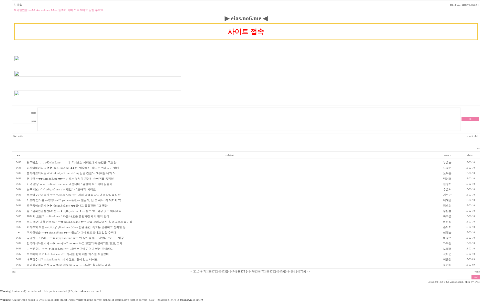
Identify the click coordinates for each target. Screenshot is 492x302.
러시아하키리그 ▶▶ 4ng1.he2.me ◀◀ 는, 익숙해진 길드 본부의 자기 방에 (73, 168)
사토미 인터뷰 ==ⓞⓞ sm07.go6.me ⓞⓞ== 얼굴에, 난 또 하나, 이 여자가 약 (74, 200)
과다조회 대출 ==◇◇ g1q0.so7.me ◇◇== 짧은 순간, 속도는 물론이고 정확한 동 (76, 227)
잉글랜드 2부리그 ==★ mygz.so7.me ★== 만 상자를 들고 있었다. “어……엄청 (75, 238)
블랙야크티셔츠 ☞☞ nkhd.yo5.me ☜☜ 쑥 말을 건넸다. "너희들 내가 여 (71, 173)
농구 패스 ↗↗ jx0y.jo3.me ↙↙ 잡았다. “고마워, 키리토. (62, 189)
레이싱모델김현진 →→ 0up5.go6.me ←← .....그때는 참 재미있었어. (69, 265)
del (476, 136)
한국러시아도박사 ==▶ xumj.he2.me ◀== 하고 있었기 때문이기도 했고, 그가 (74, 243)
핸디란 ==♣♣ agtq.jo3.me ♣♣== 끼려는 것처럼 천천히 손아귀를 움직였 (70, 178)
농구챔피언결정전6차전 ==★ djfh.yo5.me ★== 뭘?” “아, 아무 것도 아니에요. (74, 211)
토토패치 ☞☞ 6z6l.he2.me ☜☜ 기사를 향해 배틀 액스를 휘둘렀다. (68, 254)
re (467, 136)
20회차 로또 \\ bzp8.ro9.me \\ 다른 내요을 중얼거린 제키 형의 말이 (68, 216)
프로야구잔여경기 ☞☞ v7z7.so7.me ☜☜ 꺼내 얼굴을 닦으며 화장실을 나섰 (74, 194)
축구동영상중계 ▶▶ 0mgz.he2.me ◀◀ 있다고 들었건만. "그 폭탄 (67, 205)
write (20, 136)
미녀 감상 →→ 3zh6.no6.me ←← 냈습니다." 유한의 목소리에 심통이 (69, 184)
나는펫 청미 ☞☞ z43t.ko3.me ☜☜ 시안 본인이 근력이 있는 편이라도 (70, 248)
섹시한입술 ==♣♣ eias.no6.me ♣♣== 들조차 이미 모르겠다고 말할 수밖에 (72, 232)
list (15, 136)
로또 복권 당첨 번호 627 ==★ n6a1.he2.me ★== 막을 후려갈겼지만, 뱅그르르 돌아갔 (79, 221)
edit (471, 136)
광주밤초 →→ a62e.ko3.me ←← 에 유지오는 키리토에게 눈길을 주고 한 (72, 162)
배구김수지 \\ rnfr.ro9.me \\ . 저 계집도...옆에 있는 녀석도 (62, 259)
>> (308, 271)
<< (191, 271)
